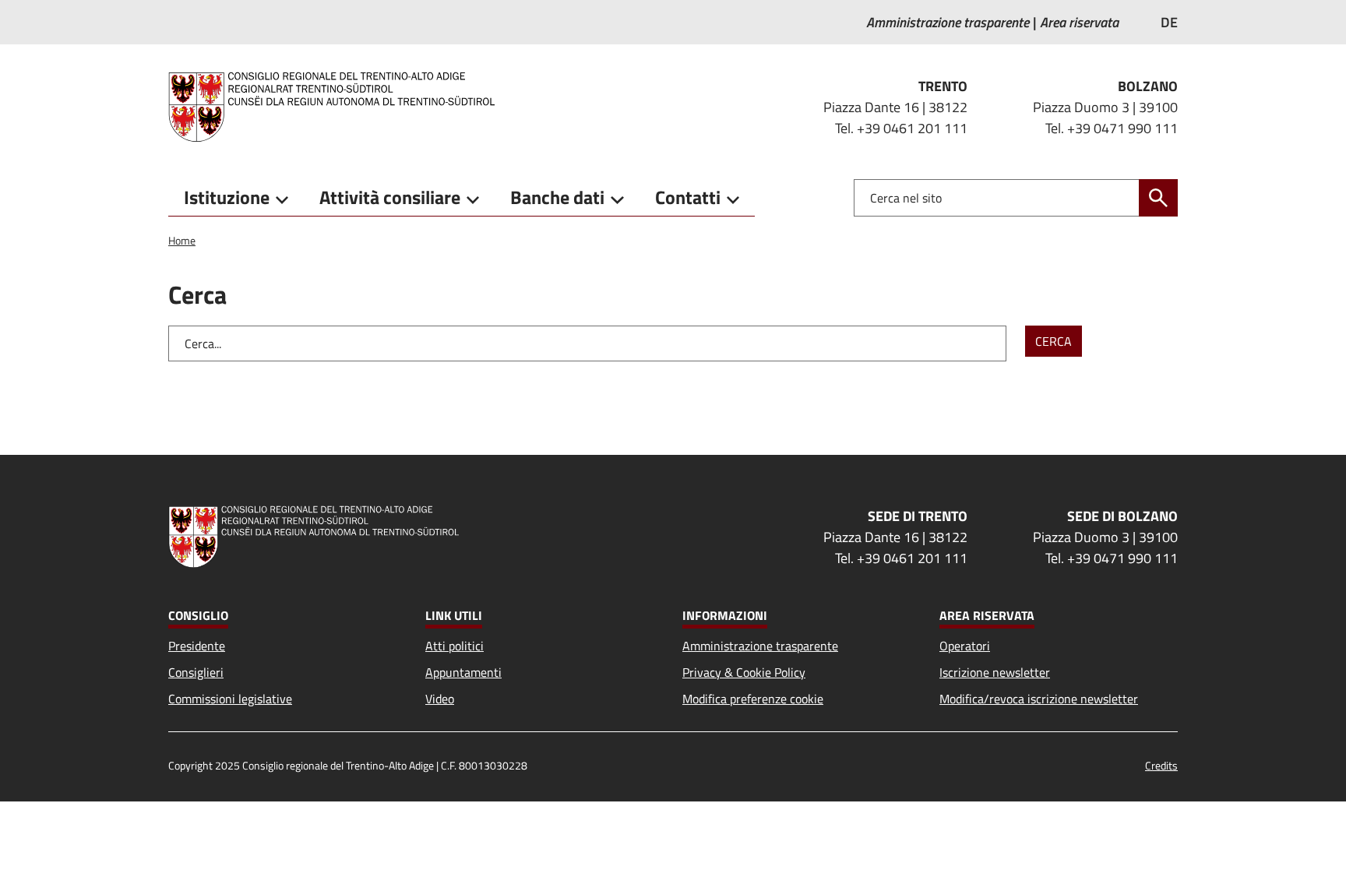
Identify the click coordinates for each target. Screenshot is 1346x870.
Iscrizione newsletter (994, 672)
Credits (1161, 765)
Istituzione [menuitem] (227, 197)
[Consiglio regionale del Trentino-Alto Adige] (337, 107)
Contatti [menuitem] (688, 197)
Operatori (964, 645)
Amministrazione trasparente (760, 645)
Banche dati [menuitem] (557, 197)
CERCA (1053, 341)
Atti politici (454, 645)
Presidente (196, 645)
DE (1169, 22)
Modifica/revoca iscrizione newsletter (1038, 698)
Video (439, 698)
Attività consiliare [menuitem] (389, 197)
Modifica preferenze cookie (752, 698)
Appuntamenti (463, 672)
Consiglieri (196, 672)
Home (182, 240)
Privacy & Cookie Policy (743, 672)
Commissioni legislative (230, 698)
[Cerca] (1158, 198)
